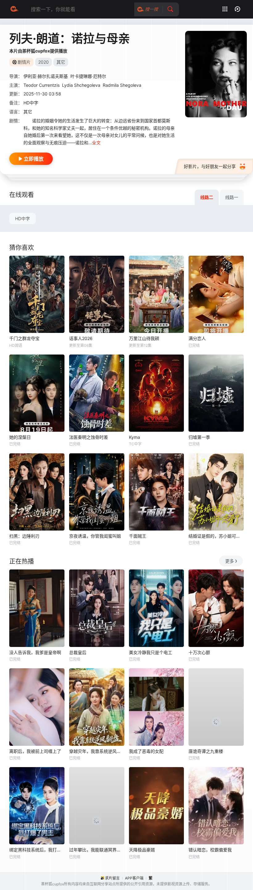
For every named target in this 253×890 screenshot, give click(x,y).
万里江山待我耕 (144, 338)
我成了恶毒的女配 (146, 751)
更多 (229, 561)
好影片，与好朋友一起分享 (210, 166)
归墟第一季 (199, 437)
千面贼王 (137, 536)
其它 (27, 111)
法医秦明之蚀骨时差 (88, 437)
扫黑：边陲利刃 (24, 536)
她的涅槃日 (20, 437)
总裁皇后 (77, 652)
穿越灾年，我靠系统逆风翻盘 (96, 751)
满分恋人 (197, 338)
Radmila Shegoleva (122, 85)
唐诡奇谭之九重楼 (206, 751)
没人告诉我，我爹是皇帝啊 (35, 652)
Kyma (134, 437)
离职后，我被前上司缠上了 (35, 751)
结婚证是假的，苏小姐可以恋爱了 (216, 536)
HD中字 (22, 218)
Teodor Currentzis (41, 85)
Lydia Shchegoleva (81, 85)
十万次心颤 (199, 652)
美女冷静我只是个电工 (150, 652)
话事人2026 (81, 338)
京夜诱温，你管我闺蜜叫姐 (95, 536)
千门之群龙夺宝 (24, 338)
